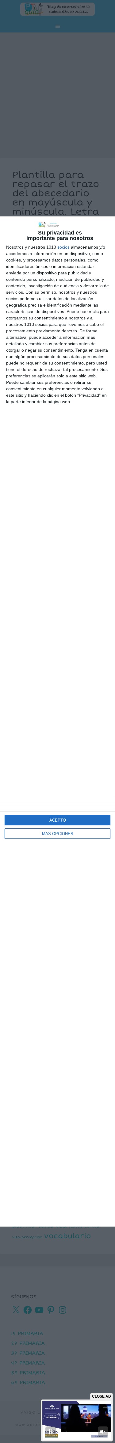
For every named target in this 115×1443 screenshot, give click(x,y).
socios (63, 247)
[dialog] (57, 721)
